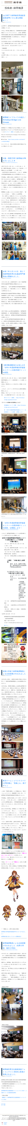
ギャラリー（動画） (9, 131)
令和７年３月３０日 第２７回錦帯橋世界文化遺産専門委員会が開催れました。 (14, 273)
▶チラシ (6, 625)
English (5, 1122)
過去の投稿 (3, 1103)
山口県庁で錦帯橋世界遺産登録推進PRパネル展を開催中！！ (14, 17)
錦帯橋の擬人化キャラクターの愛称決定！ (11, 936)
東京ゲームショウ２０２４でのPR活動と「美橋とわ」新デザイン (14, 783)
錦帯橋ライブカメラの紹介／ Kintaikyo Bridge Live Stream (14, 119)
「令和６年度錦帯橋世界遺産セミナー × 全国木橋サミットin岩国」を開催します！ (14, 525)
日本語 (5, 1124)
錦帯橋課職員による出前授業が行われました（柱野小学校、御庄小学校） (14, 945)
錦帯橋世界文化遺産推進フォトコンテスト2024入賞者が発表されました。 (14, 1071)
